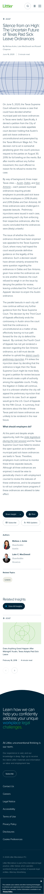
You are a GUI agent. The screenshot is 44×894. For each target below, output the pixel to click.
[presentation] (22, 633)
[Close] (41, 881)
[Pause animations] (34, 6)
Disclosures (8, 831)
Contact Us (8, 786)
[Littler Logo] (8, 6)
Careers (7, 793)
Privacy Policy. (8, 891)
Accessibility (9, 809)
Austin (20, 183)
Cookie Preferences (12, 839)
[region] (22, 886)
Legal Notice (9, 801)
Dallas (27, 183)
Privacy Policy (9, 824)
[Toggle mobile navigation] (39, 6)
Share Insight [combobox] (11, 514)
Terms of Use (9, 816)
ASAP (8, 618)
